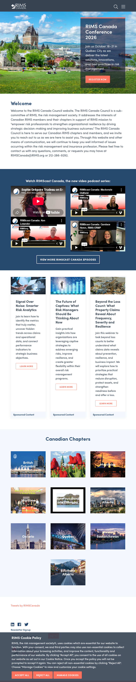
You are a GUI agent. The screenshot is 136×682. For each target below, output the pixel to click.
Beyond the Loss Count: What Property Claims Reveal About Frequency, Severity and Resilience (107, 314)
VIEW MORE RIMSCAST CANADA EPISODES (68, 259)
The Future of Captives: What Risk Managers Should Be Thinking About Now (67, 311)
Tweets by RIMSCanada (25, 605)
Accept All (22, 675)
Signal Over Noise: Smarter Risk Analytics (27, 305)
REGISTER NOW (98, 79)
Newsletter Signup (21, 629)
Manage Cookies (67, 675)
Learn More (26, 366)
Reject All (42, 675)
